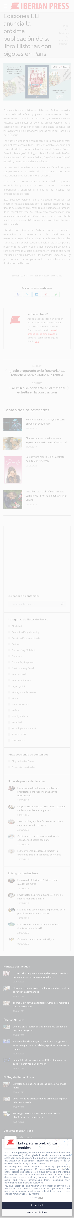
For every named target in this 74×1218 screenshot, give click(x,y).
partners (22, 1152)
